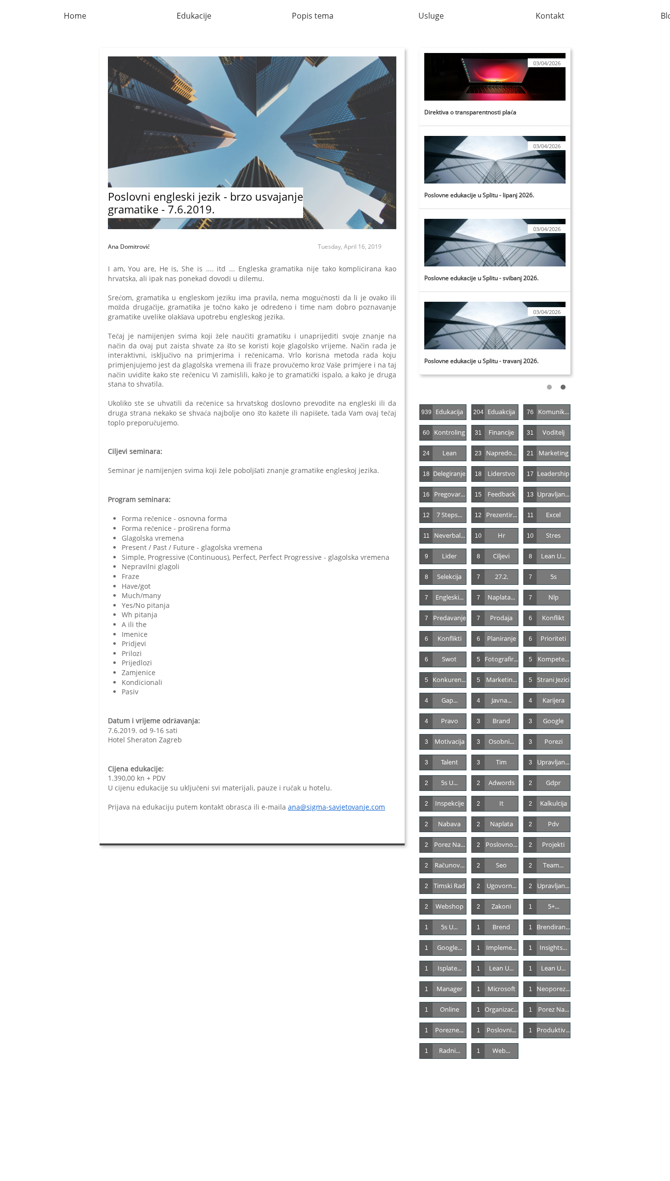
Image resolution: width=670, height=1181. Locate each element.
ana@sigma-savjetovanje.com (336, 807)
